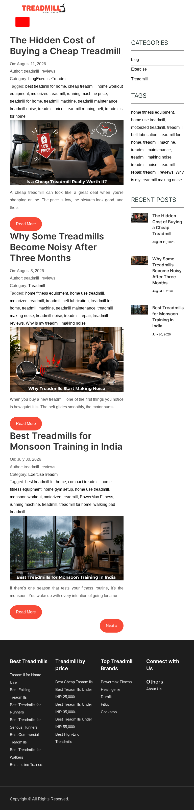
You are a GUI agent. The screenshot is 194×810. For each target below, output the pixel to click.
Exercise (44, 79)
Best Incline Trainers (26, 764)
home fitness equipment (46, 293)
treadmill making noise (151, 157)
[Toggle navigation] (22, 22)
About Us (154, 689)
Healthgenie (110, 689)
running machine (25, 504)
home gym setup (58, 489)
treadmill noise (23, 109)
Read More (26, 224)
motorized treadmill (48, 93)
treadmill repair (77, 316)
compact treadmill (84, 482)
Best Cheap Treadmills (74, 682)
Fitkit (105, 704)
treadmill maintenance (97, 101)
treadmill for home (26, 101)
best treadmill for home (45, 86)
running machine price (87, 93)
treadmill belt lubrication (67, 301)
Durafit (106, 697)
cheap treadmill (81, 86)
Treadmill (60, 79)
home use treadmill (87, 293)
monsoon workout (26, 497)
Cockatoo (109, 712)
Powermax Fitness (116, 682)
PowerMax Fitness (96, 497)
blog (32, 79)
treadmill (49, 504)
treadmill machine (60, 101)
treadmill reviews (158, 172)
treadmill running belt (84, 109)
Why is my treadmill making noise (56, 323)
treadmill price (50, 109)
